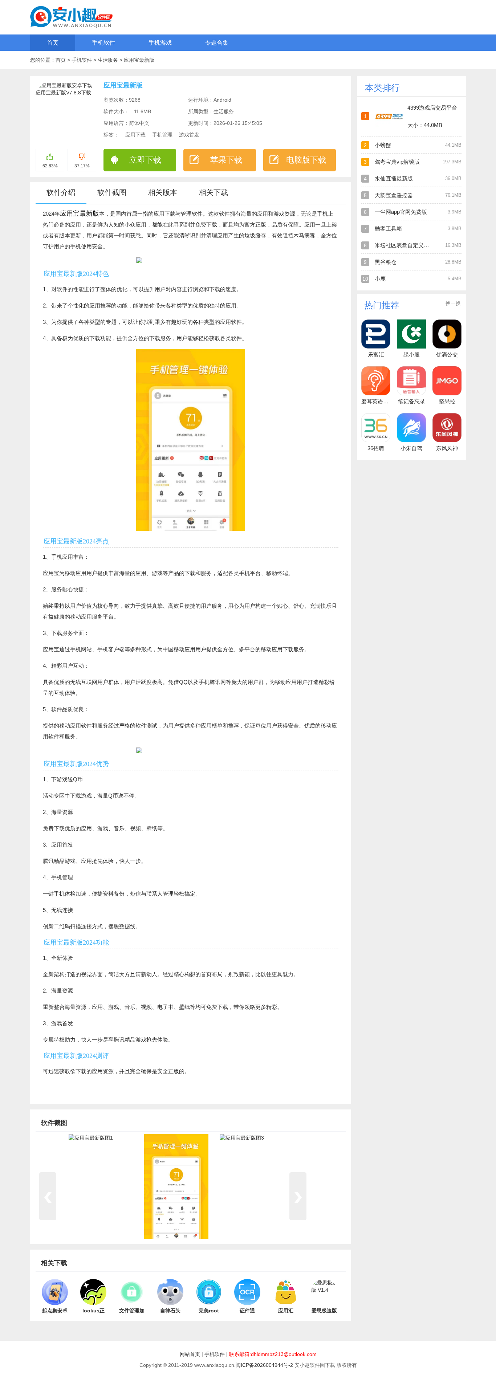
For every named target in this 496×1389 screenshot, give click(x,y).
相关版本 (162, 192)
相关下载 (213, 192)
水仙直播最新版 (394, 178)
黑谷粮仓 (386, 262)
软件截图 (111, 192)
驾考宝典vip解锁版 (397, 162)
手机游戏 (160, 43)
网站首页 (190, 1354)
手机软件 (103, 43)
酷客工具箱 (388, 228)
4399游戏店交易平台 (432, 108)
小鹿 (380, 279)
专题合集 (216, 43)
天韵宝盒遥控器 (394, 195)
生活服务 (108, 60)
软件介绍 (61, 192)
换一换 (453, 303)
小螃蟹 (383, 145)
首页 (52, 43)
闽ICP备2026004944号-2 (264, 1365)
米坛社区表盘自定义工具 (405, 245)
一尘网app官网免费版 (401, 212)
